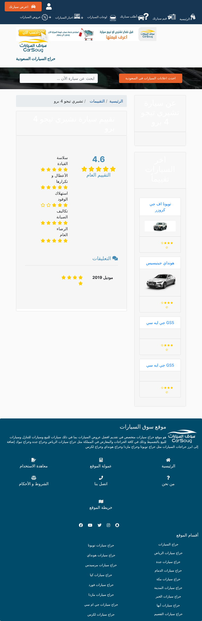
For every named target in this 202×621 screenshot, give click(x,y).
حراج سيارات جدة (168, 562)
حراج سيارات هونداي (101, 555)
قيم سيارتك (160, 18)
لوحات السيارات (97, 17)
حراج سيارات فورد (101, 585)
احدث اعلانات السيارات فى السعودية (150, 78)
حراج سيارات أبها (168, 605)
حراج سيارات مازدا (101, 595)
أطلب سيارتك (129, 16)
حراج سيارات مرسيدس (101, 565)
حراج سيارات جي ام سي (101, 604)
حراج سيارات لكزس (101, 614)
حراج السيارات (168, 544)
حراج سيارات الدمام (168, 570)
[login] (49, 6)
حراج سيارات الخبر (168, 596)
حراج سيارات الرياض (168, 553)
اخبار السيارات (64, 17)
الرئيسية (185, 19)
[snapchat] (119, 525)
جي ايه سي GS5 (160, 322)
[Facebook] (83, 525)
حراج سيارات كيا (101, 575)
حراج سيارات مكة (168, 579)
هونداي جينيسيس (160, 262)
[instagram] (110, 525)
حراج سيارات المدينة (168, 588)
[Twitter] (101, 525)
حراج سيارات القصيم (168, 614)
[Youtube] (92, 525)
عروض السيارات (30, 17)
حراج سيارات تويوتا (101, 545)
